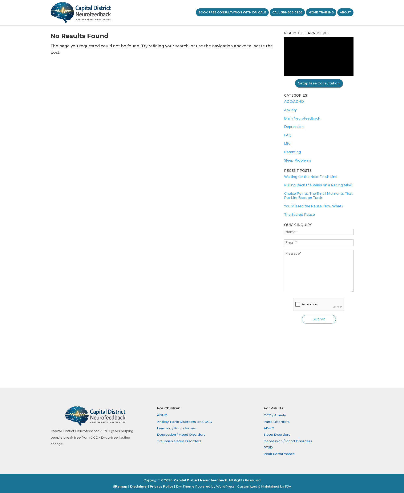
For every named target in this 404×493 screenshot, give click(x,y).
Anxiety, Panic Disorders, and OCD (184, 422)
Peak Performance (279, 454)
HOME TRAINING (321, 12)
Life (287, 144)
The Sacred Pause (299, 215)
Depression (294, 127)
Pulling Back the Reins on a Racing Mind (318, 185)
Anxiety (290, 110)
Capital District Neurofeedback (200, 480)
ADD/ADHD (294, 102)
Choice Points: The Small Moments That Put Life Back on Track (318, 196)
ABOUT (345, 12)
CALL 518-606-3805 (287, 12)
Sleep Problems (297, 160)
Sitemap (120, 486)
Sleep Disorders (277, 434)
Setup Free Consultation (319, 83)
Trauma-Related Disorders (179, 441)
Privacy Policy (161, 486)
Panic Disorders (277, 422)
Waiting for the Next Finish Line (310, 177)
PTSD (268, 447)
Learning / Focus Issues (176, 428)
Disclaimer (139, 486)
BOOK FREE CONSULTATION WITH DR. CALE (232, 12)
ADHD (162, 415)
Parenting (292, 152)
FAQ (287, 135)
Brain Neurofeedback (302, 118)
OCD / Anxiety (275, 415)
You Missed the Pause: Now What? (314, 206)
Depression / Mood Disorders (181, 434)
